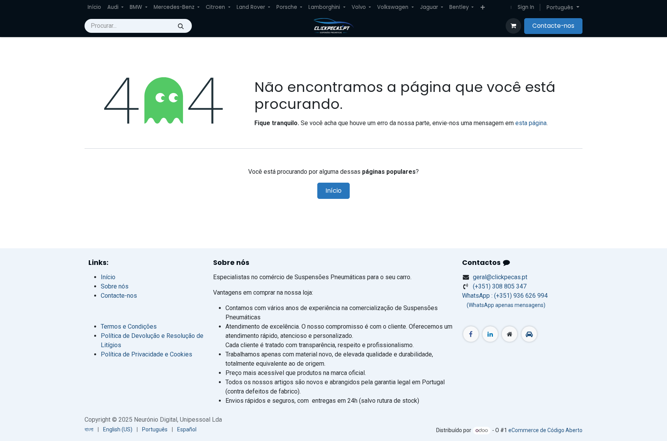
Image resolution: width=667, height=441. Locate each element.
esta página (531, 123)
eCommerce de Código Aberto (545, 430)
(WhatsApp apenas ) (503, 305)
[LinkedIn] (490, 334)
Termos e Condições (129, 326)
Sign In (526, 7)
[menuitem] (94, 7)
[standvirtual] (529, 334)
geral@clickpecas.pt (500, 277)
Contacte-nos (553, 26)
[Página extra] (509, 334)
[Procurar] (181, 26)
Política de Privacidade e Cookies (146, 354)
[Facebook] (471, 334)
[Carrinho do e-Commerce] (513, 26)
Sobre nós (115, 286)
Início (333, 190)
